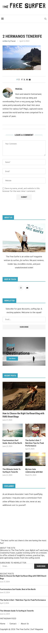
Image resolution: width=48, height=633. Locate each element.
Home (2, 623)
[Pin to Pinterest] (27, 79)
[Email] (27, 287)
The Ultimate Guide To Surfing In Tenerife (11, 470)
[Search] (45, 18)
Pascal (13, 41)
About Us (25, 623)
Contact (13, 623)
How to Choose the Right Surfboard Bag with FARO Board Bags (23, 415)
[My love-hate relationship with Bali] (35, 459)
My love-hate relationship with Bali (34, 470)
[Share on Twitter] (24, 79)
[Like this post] (19, 79)
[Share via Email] (30, 79)
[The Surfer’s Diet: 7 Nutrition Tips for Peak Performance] (35, 430)
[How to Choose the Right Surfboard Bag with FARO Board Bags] (24, 396)
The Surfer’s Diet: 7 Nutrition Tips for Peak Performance (34, 443)
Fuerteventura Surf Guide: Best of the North (12, 441)
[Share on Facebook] (21, 79)
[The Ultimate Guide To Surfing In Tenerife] (13, 459)
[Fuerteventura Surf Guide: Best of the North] (13, 430)
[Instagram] (21, 287)
